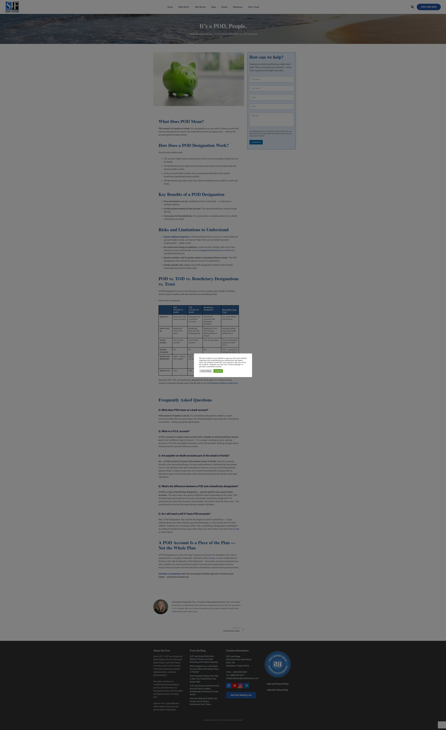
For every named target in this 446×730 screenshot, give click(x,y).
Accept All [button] (218, 371)
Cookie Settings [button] (206, 371)
